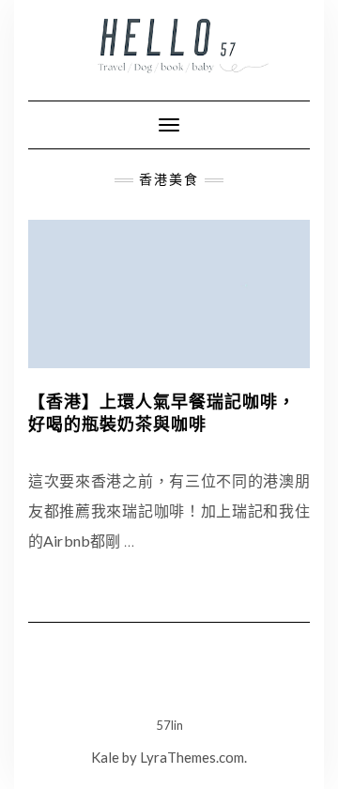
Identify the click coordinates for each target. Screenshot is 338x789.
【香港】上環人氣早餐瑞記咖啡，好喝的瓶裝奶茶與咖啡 (162, 413)
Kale (105, 757)
